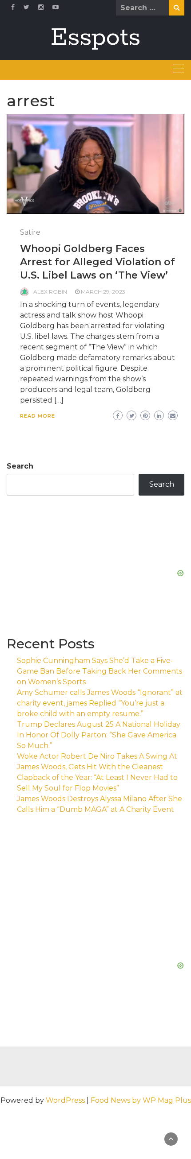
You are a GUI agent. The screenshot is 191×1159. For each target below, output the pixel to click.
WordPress (65, 1100)
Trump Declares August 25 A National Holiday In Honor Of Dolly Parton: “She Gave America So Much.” (98, 735)
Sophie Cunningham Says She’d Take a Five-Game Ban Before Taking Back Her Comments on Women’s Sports (99, 671)
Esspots (95, 38)
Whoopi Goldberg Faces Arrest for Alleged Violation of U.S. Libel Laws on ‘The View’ (97, 262)
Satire (30, 232)
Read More (37, 416)
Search (20, 466)
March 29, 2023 (103, 291)
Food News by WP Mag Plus (141, 1100)
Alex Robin (50, 291)
